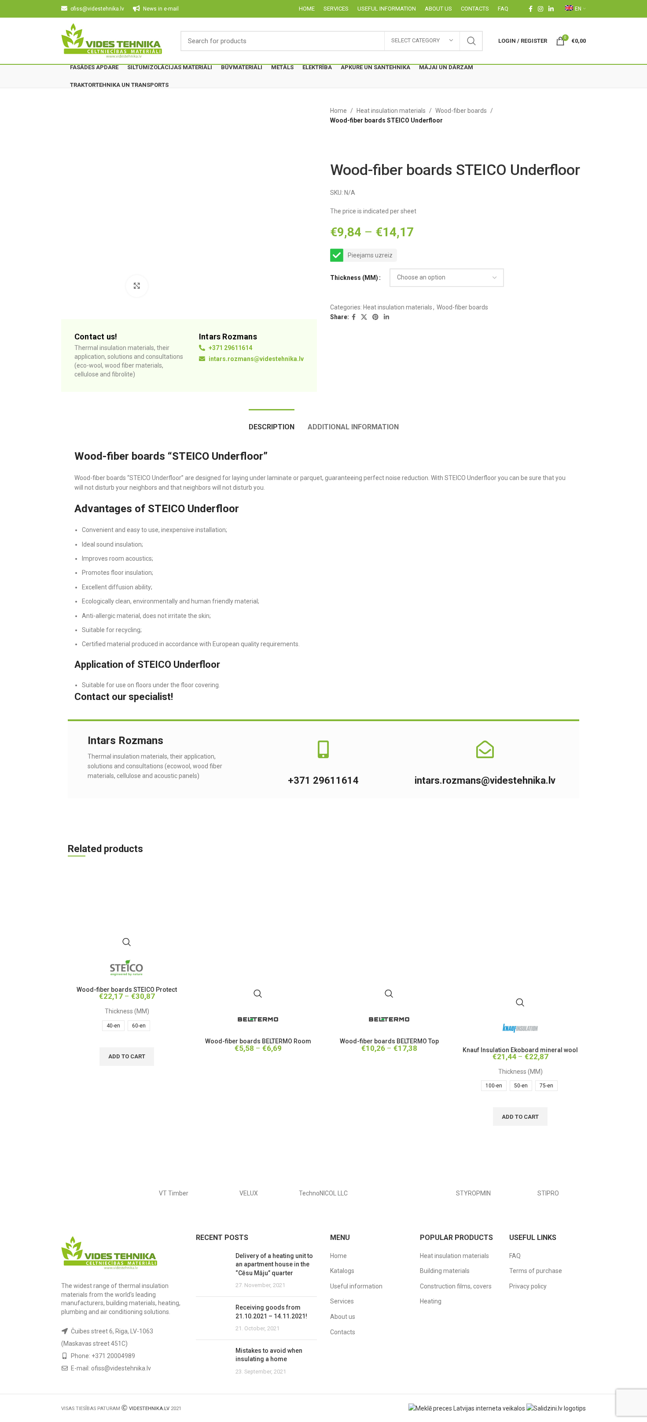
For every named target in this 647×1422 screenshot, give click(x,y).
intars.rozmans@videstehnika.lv (255, 358)
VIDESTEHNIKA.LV (149, 1408)
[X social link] (364, 317)
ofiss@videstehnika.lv (121, 1368)
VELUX (248, 1193)
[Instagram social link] (540, 9)
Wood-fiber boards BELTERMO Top (389, 1041)
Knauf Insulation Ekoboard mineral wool (520, 1049)
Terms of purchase (535, 1270)
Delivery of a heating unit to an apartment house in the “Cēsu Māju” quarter (274, 1264)
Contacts (342, 1332)
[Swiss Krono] (398, 1193)
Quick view (127, 942)
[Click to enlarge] (137, 286)
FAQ (515, 1255)
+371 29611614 (229, 347)
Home (338, 110)
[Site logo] (112, 40)
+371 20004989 (113, 1355)
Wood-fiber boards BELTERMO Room (258, 1041)
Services (342, 1301)
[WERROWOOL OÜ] (98, 1193)
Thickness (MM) (354, 277)
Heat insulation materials (391, 110)
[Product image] (127, 909)
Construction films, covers (456, 1286)
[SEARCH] (471, 41)
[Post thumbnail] (212, 1271)
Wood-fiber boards (461, 110)
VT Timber (173, 1193)
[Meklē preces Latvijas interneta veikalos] (466, 1407)
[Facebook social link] (530, 9)
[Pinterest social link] (375, 317)
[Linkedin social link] (551, 9)
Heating (430, 1301)
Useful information (356, 1286)
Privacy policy (528, 1286)
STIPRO (548, 1193)
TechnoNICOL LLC (323, 1193)
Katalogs (342, 1270)
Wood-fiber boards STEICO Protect (127, 989)
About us (342, 1316)
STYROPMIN (473, 1193)
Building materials (445, 1270)
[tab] (271, 422)
